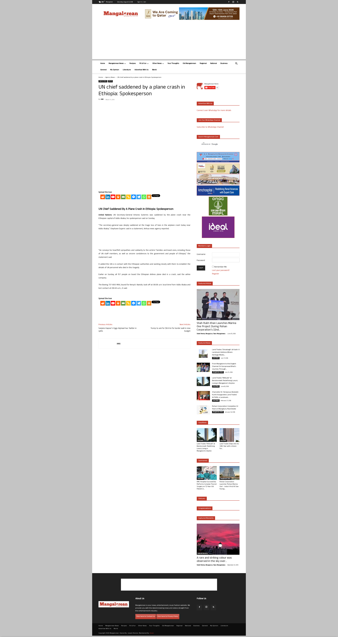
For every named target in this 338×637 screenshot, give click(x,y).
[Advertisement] (169, 40)
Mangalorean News (116, 63)
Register (215, 274)
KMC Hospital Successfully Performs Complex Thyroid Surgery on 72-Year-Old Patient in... (207, 486)
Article (199, 319)
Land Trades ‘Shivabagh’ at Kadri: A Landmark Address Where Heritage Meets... (226, 352)
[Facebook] (229, 2)
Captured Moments (205, 518)
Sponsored (202, 460)
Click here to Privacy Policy (167, 616)
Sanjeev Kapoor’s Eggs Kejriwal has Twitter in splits (117, 330)
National (213, 63)
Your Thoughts (173, 63)
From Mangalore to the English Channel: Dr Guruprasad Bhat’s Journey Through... (224, 366)
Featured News (204, 343)
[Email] (123, 197)
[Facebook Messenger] (133, 197)
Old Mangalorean (189, 63)
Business (223, 63)
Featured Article (204, 283)
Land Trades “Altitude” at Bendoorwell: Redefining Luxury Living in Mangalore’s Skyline (225, 381)
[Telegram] (138, 197)
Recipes (133, 63)
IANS (102, 99)
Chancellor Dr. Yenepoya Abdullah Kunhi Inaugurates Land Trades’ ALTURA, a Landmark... (225, 395)
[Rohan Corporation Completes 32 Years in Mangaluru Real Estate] (203, 409)
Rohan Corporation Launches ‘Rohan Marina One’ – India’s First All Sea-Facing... (229, 486)
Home (102, 63)
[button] (236, 64)
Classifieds (216, 386)
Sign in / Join (141, 2)
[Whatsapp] (144, 197)
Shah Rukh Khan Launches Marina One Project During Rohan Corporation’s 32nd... (216, 326)
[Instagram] (233, 2)
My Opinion (114, 69)
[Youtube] (113, 197)
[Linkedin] (107, 197)
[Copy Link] (128, 197)
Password (201, 260)
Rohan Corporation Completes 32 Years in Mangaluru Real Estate (225, 408)
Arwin (152, 633)
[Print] (118, 197)
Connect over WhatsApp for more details (214, 110)
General (103, 69)
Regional (203, 63)
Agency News (110, 77)
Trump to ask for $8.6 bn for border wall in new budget (170, 330)
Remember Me (220, 267)
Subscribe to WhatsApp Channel (210, 127)
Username (201, 254)
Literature (127, 69)
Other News (157, 63)
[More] (149, 197)
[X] (238, 2)
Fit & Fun (142, 63)
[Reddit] (102, 197)
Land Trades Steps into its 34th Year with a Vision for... (229, 446)
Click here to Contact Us (145, 616)
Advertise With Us (141, 69)
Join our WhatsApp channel (209, 120)
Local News (216, 358)
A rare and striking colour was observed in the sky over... (214, 560)
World (154, 69)
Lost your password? (221, 270)
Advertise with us (205, 103)
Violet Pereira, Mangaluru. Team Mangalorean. (211, 334)
